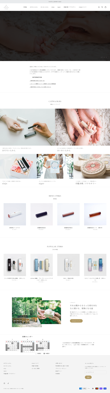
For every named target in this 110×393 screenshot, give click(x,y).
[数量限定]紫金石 (41, 227)
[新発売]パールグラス (15, 227)
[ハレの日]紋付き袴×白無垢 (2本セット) (15, 278)
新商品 (25, 7)
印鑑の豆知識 (35, 366)
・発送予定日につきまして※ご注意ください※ (40, 87)
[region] (55, 36)
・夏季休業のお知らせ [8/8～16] (37, 80)
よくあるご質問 (35, 368)
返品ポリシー (59, 371)
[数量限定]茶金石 (68, 227)
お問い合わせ (59, 363)
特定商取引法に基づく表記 (62, 366)
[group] (55, 36)
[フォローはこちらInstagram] (4, 383)
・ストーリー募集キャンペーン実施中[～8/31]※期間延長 (43, 83)
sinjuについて (82, 7)
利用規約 (58, 373)
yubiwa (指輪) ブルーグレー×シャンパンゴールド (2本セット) (41, 279)
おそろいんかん (34, 7)
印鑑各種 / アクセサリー (70, 7)
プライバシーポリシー (61, 368)
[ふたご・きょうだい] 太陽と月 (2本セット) (95, 279)
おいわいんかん (44, 7)
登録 (88, 377)
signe (59, 7)
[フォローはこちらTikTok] (8, 383)
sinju (52, 7)
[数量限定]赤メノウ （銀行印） (95, 227)
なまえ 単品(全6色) (68, 278)
